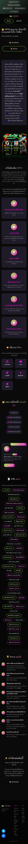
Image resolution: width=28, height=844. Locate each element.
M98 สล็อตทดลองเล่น (14, 494)
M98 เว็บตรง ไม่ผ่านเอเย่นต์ (14, 503)
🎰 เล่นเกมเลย (14, 42)
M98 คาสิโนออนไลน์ (14, 422)
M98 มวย (14, 412)
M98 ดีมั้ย (18, 570)
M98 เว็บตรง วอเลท (14, 629)
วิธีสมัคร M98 (19, 521)
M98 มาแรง (21, 566)
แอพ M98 (6, 490)
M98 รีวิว (21, 512)
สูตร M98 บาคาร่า (19, 526)
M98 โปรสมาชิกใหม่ (14, 417)
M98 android (21, 517)
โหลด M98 (7, 526)
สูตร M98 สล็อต (9, 508)
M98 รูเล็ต (20, 508)
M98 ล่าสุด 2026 (20, 535)
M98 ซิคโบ (19, 548)
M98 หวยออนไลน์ (8, 517)
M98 (7, 113)
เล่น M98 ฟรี (8, 521)
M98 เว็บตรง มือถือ (14, 561)
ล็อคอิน (9, 21)
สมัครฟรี (18, 21)
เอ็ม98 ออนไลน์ (8, 530)
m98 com (23, 809)
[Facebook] (3, 836)
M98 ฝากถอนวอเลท (9, 566)
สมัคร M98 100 (7, 535)
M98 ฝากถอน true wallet (14, 544)
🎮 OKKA (14, 16)
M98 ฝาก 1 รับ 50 (14, 588)
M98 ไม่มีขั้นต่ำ (20, 557)
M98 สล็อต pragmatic (14, 615)
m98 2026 (23, 813)
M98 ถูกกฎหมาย (14, 638)
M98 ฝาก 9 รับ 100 (14, 642)
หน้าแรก (16, 808)
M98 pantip (8, 620)
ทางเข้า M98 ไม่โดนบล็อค (14, 593)
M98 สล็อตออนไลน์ (9, 597)
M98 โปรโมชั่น (20, 530)
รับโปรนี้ (10, 465)
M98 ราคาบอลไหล (9, 512)
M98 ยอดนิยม (19, 620)
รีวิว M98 (9, 570)
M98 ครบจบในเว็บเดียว (14, 575)
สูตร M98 (21, 597)
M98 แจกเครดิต (14, 427)
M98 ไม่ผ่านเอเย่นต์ (15, 431)
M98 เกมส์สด (14, 539)
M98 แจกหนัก (14, 611)
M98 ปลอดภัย (8, 557)
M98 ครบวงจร (20, 606)
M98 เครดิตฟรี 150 (14, 633)
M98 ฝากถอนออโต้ (14, 579)
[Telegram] (3, 831)
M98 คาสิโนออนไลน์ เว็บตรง (14, 553)
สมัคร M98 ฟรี (8, 606)
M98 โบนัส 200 (14, 584)
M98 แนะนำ (9, 548)
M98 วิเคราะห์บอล (14, 624)
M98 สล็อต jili (14, 499)
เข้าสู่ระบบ (23, 821)
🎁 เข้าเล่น (14, 49)
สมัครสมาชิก (23, 817)
